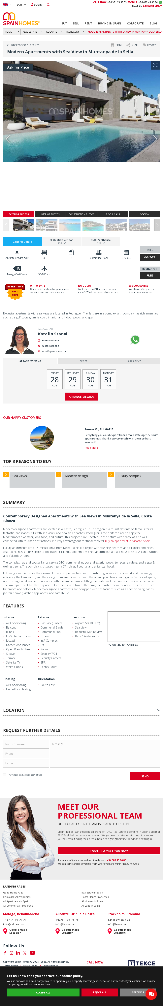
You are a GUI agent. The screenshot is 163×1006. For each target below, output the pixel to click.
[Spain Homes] (20, 18)
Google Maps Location (18, 931)
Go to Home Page (13, 892)
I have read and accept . (25, 774)
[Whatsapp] (135, 340)
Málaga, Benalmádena (21, 914)
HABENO (132, 644)
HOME (8, 31)
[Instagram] (11, 953)
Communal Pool (99, 258)
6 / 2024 (126, 258)
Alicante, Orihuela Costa (75, 914)
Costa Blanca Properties (95, 897)
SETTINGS (138, 992)
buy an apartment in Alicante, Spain (127, 541)
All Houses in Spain (92, 901)
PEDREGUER (72, 31)
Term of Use (36, 774)
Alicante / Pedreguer (17, 258)
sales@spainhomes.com (54, 351)
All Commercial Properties (18, 905)
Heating (9, 679)
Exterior (43, 617)
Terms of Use (10, 965)
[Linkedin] (18, 953)
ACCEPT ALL (43, 992)
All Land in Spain (91, 905)
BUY (64, 23)
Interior (9, 617)
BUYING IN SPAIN (109, 23)
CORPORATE (135, 23)
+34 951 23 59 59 (50, 345)
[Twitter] (24, 953)
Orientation (46, 679)
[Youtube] (32, 953)
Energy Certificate (17, 274)
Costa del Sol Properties (16, 897)
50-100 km (44, 274)
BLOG (153, 23)
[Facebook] (5, 953)
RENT (88, 23)
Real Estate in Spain (92, 892)
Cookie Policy (50, 965)
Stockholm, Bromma (124, 914)
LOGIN (38, 4)
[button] (157, 225)
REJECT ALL (99, 992)
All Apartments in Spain (16, 901)
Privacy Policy (30, 965)
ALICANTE (51, 31)
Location (79, 617)
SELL (76, 23)
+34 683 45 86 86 (50, 340)
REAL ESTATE (30, 31)
